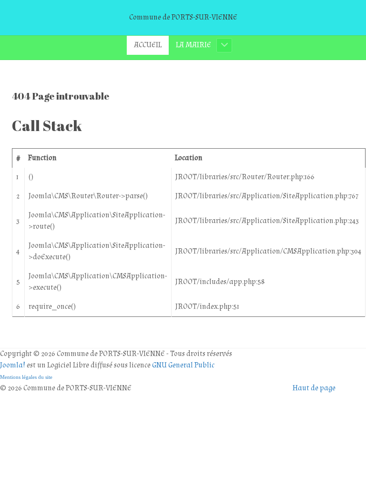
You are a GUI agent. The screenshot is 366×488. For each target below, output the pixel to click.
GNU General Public (183, 365)
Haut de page (314, 388)
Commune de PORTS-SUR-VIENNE (183, 17)
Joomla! (12, 365)
